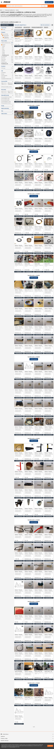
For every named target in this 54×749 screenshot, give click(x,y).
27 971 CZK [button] (17, 44)
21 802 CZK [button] (47, 269)
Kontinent (3, 66)
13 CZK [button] (46, 314)
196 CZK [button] (26, 514)
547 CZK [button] (16, 540)
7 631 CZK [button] (47, 458)
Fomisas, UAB (19, 271)
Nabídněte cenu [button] (38, 44)
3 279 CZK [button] (17, 169)
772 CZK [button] (26, 251)
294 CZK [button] (36, 169)
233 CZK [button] (16, 622)
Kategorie (3, 32)
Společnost (3, 736)
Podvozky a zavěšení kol (10, 10)
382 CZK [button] (26, 214)
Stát (2, 70)
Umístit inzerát (50, 2)
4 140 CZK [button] (17, 188)
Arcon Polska (19, 46)
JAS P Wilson (39, 705)
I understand (50, 745)
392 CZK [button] (36, 514)
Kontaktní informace (4, 740)
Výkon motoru (4, 113)
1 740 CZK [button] (27, 232)
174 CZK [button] (16, 722)
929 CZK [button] (26, 477)
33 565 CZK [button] (27, 44)
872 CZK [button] (16, 514)
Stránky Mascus (5, 734)
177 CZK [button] (46, 169)
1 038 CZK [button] (37, 232)
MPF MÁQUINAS (38, 46)
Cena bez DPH (4, 81)
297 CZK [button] (26, 540)
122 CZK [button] (16, 458)
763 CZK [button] (46, 703)
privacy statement (12, 746)
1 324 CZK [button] (27, 62)
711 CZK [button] (46, 144)
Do (8, 91)
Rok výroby (3, 89)
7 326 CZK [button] (27, 169)
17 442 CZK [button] (37, 269)
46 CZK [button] (36, 659)
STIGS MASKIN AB (29, 271)
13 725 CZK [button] (17, 251)
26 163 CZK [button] (27, 269)
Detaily (2, 105)
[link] (19, 33)
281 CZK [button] (46, 214)
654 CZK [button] (26, 677)
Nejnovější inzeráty (5, 95)
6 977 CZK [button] (37, 458)
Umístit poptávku (33, 107)
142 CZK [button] (36, 214)
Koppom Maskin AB (39, 64)
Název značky (4, 40)
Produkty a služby (4, 738)
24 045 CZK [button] (47, 677)
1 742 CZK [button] (37, 125)
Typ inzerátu (3, 27)
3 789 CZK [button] (17, 214)
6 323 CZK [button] (17, 477)
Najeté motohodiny (5, 108)
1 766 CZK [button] (27, 188)
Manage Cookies (3, 746)
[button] (7, 25)
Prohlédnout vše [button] (5, 55)
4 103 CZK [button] (47, 188)
